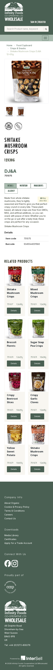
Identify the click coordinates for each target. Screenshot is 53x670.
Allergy (11, 190)
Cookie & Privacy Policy (16, 507)
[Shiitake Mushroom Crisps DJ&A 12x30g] (9, 111)
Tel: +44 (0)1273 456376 (17, 645)
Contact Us (10, 518)
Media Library (11, 535)
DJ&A (10, 171)
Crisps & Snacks (18, 48)
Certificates (10, 539)
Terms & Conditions (14, 510)
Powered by (15, 659)
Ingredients (38, 185)
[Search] (45, 29)
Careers (8, 514)
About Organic (11, 503)
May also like (43, 199)
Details (10, 185)
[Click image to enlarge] (26, 81)
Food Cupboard (24, 45)
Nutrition (23, 185)
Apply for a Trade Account (18, 543)
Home (9, 45)
